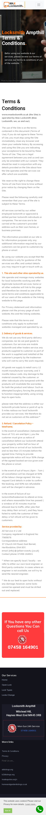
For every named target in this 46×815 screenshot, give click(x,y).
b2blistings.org (8, 774)
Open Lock (7, 685)
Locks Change (8, 695)
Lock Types (7, 690)
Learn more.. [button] (30, 804)
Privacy (5, 756)
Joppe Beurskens (14, 81)
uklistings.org (7, 769)
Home (4, 680)
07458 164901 (23, 647)
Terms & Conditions (10, 751)
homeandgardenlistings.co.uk (14, 784)
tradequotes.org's (9, 779)
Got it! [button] (7, 811)
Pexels (26, 81)
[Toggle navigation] (38, 4)
